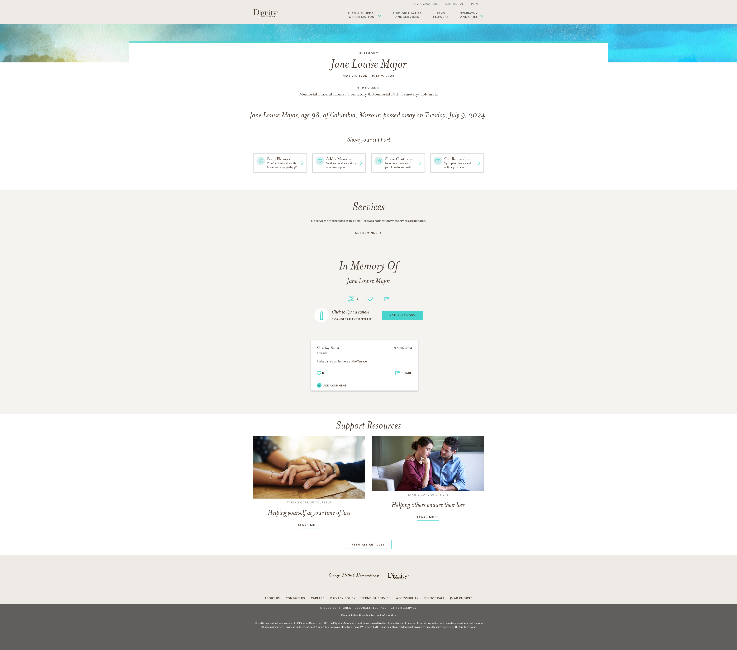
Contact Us (454, 3)
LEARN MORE (309, 524)
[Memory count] (351, 298)
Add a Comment (334, 385)
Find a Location (424, 3)
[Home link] (265, 13)
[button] (364, 15)
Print (475, 3)
